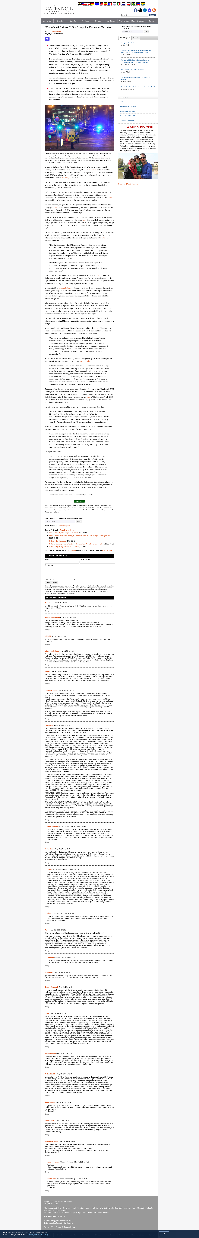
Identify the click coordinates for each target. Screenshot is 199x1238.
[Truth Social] (47, 41)
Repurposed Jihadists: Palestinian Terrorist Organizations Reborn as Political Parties (135, 61)
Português (133, 5)
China (122, 101)
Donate (98, 21)
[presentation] (125, 38)
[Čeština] (84, 4)
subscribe (71, 550)
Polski (128, 5)
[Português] (133, 4)
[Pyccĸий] (138, 4)
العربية (79, 5)
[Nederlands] (123, 4)
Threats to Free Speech (127, 120)
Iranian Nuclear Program (128, 106)
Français (110, 5)
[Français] (110, 4)
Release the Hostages (57, 541)
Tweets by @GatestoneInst (128, 184)
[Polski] (128, 4)
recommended (85, 361)
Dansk (87, 5)
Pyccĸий (138, 5)
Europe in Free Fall (127, 43)
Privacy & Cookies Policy (65, 1227)
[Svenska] (143, 4)
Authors (85, 21)
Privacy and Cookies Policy (38, 1235)
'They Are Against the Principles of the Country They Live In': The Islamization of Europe (136, 51)
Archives (111, 21)
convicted (92, 169)
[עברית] (114, 4)
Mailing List (124, 21)
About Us (47, 21)
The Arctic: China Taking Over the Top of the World (138, 87)
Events (60, 21)
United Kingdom (64, 525)
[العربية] (80, 4)
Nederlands (123, 5)
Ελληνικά (97, 5)
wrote (55, 207)
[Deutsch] (92, 4)
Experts (73, 21)
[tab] (125, 38)
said (110, 197)
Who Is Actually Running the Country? (63, 532)
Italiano (118, 5)
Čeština (84, 5)
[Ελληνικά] (97, 4)
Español (106, 5)
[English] (101, 4)
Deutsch (92, 5)
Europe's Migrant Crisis (127, 111)
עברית (114, 5)
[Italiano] (118, 4)
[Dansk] (88, 4)
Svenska (143, 5)
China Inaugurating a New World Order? (64, 546)
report (96, 328)
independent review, (66, 288)
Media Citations (137, 21)
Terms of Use (49, 1227)
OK (164, 1234)
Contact (152, 21)
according (65, 177)
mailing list (106, 550)
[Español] (105, 4)
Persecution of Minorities (128, 116)
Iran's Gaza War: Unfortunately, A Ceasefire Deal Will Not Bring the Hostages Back (80, 535)
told (104, 238)
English (101, 5)
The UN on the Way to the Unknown (132, 69)
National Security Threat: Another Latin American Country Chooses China (76, 544)
